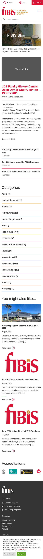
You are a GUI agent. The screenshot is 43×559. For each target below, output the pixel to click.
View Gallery (7, 523)
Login (24, 2)
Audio (4, 194)
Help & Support (9, 232)
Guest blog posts (10, 219)
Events (5, 206)
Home (4, 49)
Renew (10, 2)
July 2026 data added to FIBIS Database (20, 162)
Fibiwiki (5, 529)
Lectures (6, 238)
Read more (8, 348)
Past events (18, 97)
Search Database (8, 520)
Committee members (12, 506)
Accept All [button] (21, 554)
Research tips (8, 270)
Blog (10, 49)
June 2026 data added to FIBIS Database (21, 172)
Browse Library (7, 526)
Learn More (22, 549)
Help (4, 225)
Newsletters (7, 257)
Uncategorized (8, 276)
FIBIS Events (8, 213)
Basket (39, 2)
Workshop (6, 289)
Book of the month (10, 200)
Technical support (10, 503)
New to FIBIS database (12, 244)
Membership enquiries (12, 510)
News (11, 97)
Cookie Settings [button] (9, 554)
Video (4, 282)
